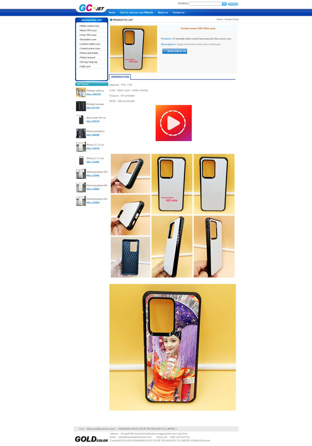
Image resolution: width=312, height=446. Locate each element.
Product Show (232, 19)
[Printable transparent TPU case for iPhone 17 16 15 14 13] (81, 110)
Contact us (179, 12)
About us (163, 12)
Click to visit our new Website (136, 12)
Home (112, 12)
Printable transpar (95, 104)
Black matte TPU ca (96, 118)
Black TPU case (88, 30)
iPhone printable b (95, 131)
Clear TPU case (88, 35)
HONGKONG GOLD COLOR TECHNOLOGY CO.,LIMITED (146, 429)
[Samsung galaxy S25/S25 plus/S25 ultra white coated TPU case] (81, 178)
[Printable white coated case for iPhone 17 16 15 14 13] (81, 97)
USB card (85, 66)
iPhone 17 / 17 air (95, 145)
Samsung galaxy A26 (96, 199)
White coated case (89, 26)
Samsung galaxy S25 (96, 172)
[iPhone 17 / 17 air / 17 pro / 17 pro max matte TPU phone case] (81, 164)
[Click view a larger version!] (134, 73)
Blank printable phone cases (101, 429)
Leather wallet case (90, 44)
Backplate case (88, 39)
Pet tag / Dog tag (88, 62)
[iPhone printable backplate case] (81, 137)
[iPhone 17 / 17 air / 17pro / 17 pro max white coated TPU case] (81, 151)
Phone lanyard (87, 57)
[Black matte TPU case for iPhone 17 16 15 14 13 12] (81, 124)
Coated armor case (90, 48)
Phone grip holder (89, 53)
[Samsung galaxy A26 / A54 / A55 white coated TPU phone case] (81, 205)
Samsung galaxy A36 (96, 185)
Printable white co (95, 90)
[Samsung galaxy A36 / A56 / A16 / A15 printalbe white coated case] (81, 191)
